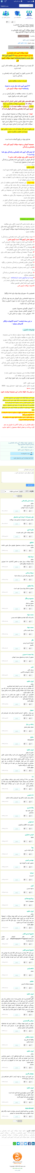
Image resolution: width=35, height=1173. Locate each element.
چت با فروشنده (25, 454)
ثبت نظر (30, 485)
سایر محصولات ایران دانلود (25, 450)
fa (6, 0)
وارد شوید (29, 1)
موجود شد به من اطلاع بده (21, 47)
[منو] (2, 1)
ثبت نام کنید (17, 1)
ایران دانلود (26, 40)
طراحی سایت (17, 1170)
